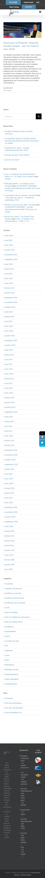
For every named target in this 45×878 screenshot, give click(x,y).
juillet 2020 (9, 469)
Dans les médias (11, 612)
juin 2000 (8, 569)
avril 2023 (9, 369)
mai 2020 (8, 474)
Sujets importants (12, 679)
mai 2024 (8, 321)
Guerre (7, 636)
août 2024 (9, 312)
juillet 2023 (9, 355)
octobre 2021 (10, 407)
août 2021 (9, 417)
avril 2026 (9, 245)
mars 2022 (9, 393)
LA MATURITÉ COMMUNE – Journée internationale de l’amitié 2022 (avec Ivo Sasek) (22, 188)
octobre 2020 (10, 459)
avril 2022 (9, 388)
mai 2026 (8, 240)
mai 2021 (8, 431)
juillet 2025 (9, 269)
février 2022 (9, 397)
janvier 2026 (10, 250)
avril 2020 (9, 478)
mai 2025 (8, 273)
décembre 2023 (11, 340)
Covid (7, 607)
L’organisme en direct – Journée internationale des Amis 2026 (17, 149)
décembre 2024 (11, 297)
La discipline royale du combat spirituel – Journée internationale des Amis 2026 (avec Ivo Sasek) (22, 140)
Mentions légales (25, 875)
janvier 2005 (10, 564)
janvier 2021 (10, 445)
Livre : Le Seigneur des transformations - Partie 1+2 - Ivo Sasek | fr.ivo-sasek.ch (20, 175)
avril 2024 (9, 326)
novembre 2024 (11, 302)
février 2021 (9, 440)
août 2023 (9, 350)
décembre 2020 (11, 450)
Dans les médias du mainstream (17, 617)
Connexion (9, 698)
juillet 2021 (9, 421)
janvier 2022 (10, 402)
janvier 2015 (10, 540)
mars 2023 (9, 374)
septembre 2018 (11, 521)
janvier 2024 (10, 335)
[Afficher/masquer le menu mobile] (40, 12)
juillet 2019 (9, 493)
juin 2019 (8, 498)
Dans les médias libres (13, 622)
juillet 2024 (9, 316)
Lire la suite (7, 90)
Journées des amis (12, 641)
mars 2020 (9, 483)
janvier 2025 (10, 293)
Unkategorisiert (11, 684)
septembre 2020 (11, 464)
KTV (6, 645)
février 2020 (9, 488)
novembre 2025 (11, 254)
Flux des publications (13, 703)
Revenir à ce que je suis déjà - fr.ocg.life (20, 205)
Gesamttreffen (10, 631)
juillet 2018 (9, 531)
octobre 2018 (10, 517)
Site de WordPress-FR (13, 712)
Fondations (9, 626)
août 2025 (9, 264)
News (7, 660)
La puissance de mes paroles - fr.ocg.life (20, 195)
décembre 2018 (11, 507)
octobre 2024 (10, 307)
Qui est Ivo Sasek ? (12, 160)
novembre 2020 (11, 455)
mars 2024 (9, 331)
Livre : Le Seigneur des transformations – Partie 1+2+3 (19, 220)
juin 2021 (8, 426)
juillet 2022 (9, 378)
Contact (8, 179)
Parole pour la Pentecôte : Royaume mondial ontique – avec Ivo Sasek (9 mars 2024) (21, 46)
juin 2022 (8, 383)
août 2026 (9, 235)
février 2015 (9, 536)
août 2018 (9, 526)
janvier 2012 (10, 550)
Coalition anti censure (13, 588)
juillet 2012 (9, 545)
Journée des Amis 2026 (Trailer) (17, 155)
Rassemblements (11, 674)
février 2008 (9, 560)
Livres (7, 655)
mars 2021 (9, 436)
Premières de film (11, 669)
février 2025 (9, 288)
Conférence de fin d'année (15, 603)
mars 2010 (9, 555)
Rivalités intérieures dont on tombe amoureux (23, 762)
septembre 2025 (11, 259)
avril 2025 (9, 278)
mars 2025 (9, 283)
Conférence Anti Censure (14, 598)
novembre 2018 (11, 512)
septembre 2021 (11, 412)
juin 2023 (8, 359)
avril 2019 (9, 502)
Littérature (9, 650)
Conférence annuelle (13, 593)
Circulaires (9, 584)
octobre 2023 (10, 345)
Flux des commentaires (14, 708)
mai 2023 (8, 364)
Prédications (9, 665)
